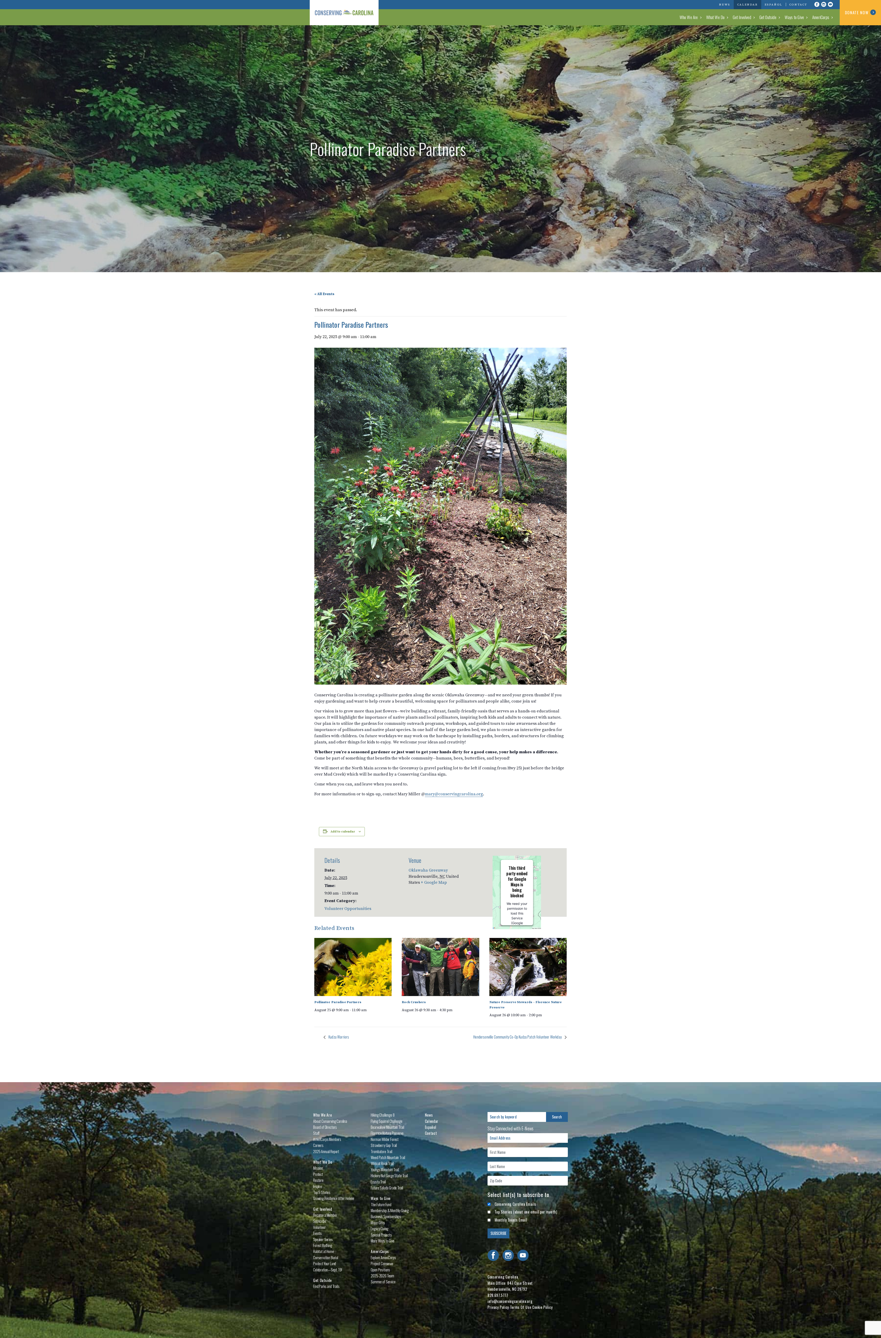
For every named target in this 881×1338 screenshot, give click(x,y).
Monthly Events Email (511, 1220)
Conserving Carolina (344, 12)
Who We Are (689, 17)
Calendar (747, 4)
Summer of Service (383, 1281)
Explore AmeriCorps (383, 1257)
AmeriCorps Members (327, 1139)
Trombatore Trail (381, 1151)
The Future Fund (381, 1204)
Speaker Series (323, 1239)
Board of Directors (325, 1127)
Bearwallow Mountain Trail (387, 1127)
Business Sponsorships (386, 1216)
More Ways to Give (382, 1241)
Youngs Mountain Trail (385, 1169)
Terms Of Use (520, 1307)
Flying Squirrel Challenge (386, 1121)
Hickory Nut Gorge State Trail (389, 1175)
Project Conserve (382, 1263)
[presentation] (353, 967)
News (724, 4)
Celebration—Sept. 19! (327, 1270)
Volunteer (319, 1227)
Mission (318, 1168)
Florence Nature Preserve (387, 1133)
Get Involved (742, 17)
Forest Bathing (322, 1245)
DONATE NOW (857, 12)
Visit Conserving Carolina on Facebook (816, 4)
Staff (316, 1133)
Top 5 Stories (321, 1192)
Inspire (317, 1186)
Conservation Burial (325, 1257)
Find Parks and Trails (326, 1286)
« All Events (324, 294)
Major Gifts (378, 1222)
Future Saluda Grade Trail (387, 1188)
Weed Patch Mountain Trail (388, 1157)
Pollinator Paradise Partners (337, 1002)
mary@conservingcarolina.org (454, 794)
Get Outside (767, 17)
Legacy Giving (379, 1228)
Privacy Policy (498, 1307)
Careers (318, 1145)
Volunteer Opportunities (347, 908)
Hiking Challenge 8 (382, 1115)
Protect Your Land (324, 1263)
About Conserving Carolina (330, 1121)
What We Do (715, 17)
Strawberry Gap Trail (384, 1145)
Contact (798, 4)
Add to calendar (342, 832)
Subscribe (319, 1221)
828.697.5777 (498, 1295)
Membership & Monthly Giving (390, 1210)
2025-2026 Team (382, 1276)
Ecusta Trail (378, 1182)
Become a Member (325, 1215)
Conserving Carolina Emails (515, 1204)
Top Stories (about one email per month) (526, 1212)
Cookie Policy (542, 1307)
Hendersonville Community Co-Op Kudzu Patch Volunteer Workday (517, 1037)
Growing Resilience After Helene (333, 1198)
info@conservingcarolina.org (510, 1301)
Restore (318, 1180)
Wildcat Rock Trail (382, 1163)
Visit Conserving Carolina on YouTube (830, 4)
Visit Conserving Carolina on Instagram (823, 4)
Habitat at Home (323, 1251)
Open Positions (380, 1270)
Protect (318, 1174)
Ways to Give (794, 17)
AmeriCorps (820, 17)
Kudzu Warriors (338, 1037)
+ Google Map (434, 882)
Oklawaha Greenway (428, 870)
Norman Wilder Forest (385, 1139)
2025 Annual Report (326, 1151)
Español (773, 4)
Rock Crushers (414, 1002)
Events (317, 1233)
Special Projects (381, 1235)
